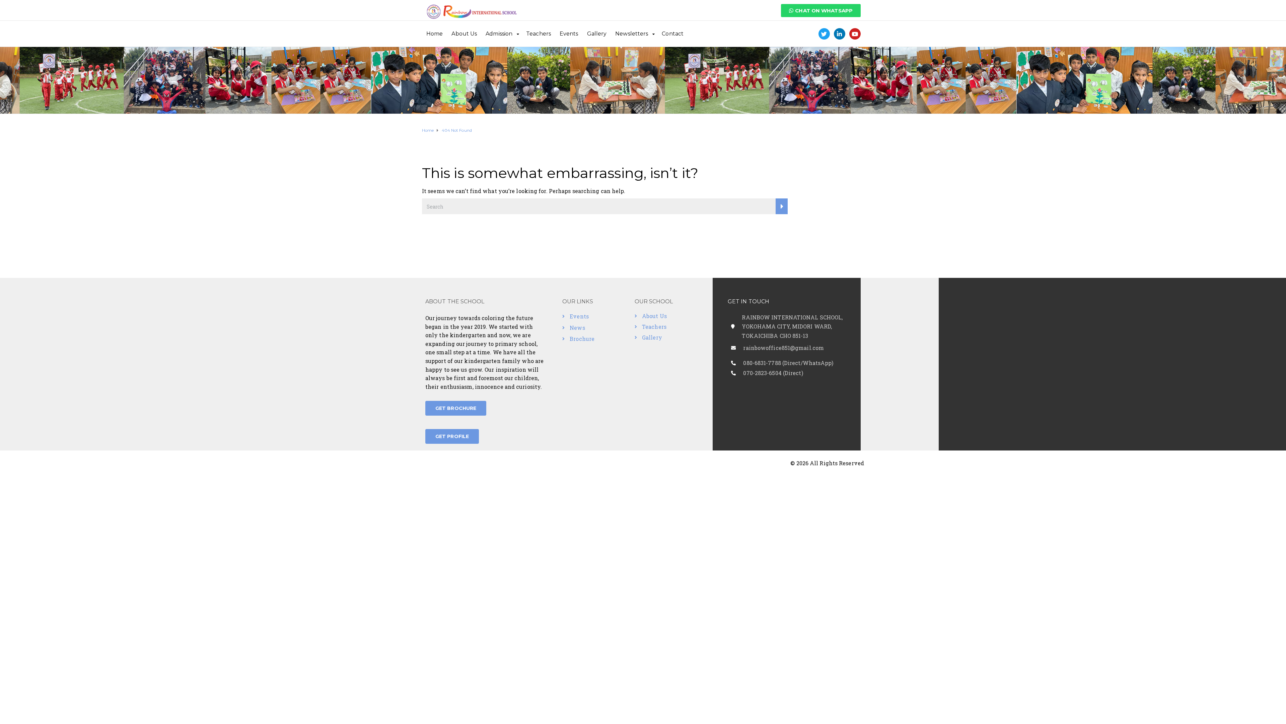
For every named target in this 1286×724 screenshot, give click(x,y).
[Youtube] (855, 34)
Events (569, 34)
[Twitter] (824, 34)
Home (434, 34)
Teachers (538, 34)
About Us (464, 34)
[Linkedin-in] (839, 34)
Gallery (597, 34)
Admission (499, 34)
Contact (673, 34)
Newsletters (631, 34)
